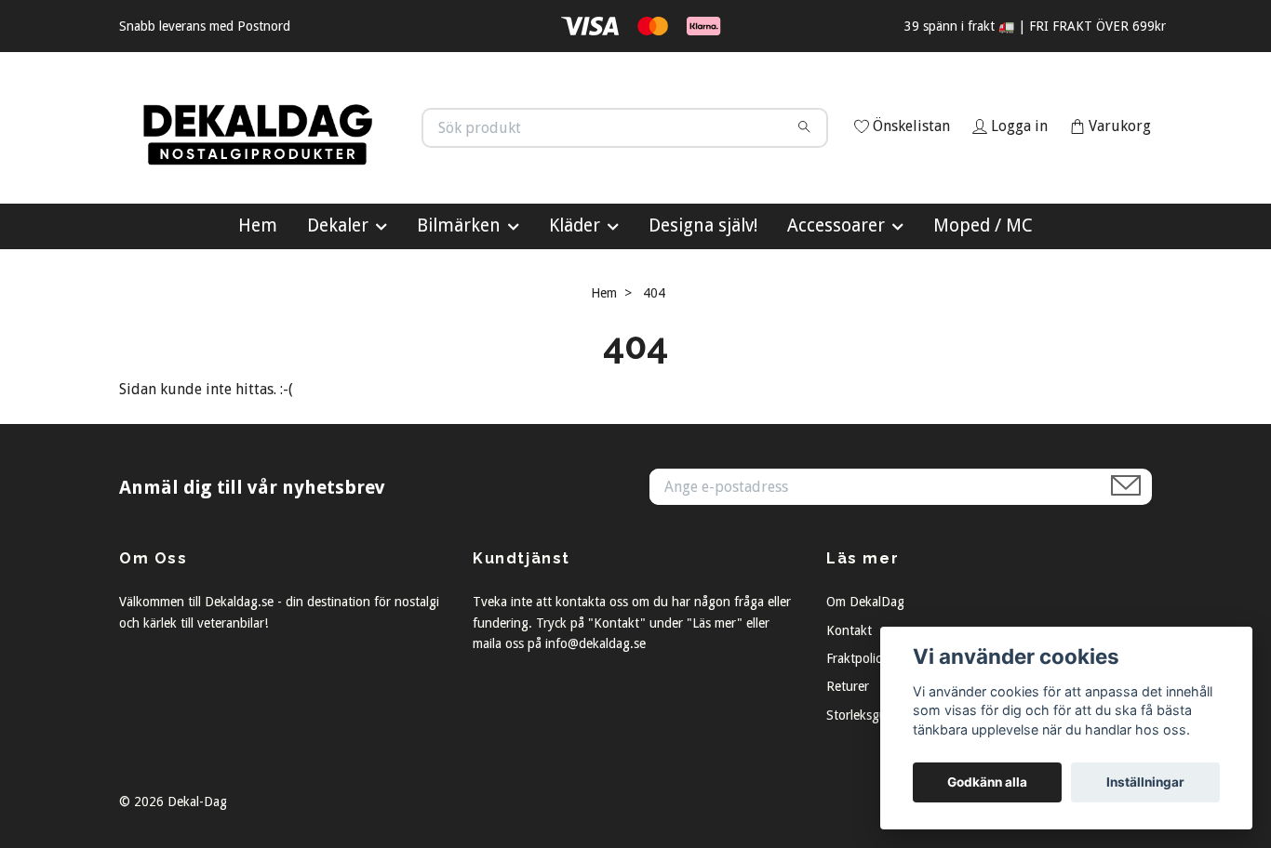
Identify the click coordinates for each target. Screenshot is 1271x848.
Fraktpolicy (857, 741)
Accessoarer (836, 308)
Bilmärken (459, 308)
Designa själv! (703, 308)
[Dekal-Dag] (378, 156)
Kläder (574, 308)
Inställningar (1145, 782)
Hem (257, 308)
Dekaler (337, 308)
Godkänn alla (987, 782)
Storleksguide (864, 797)
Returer (847, 769)
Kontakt (849, 713)
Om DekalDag (865, 685)
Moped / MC (983, 308)
